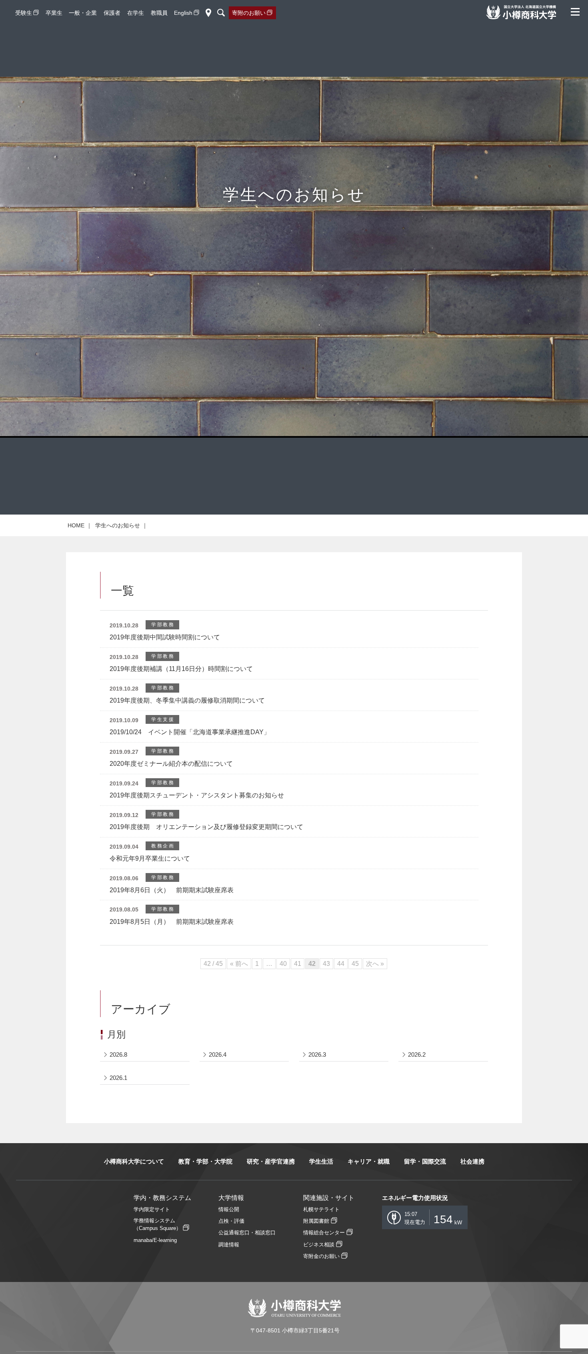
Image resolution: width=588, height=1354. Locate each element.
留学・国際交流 (425, 1161)
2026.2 (417, 1054)
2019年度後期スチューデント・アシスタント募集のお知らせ (197, 795)
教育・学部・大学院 (205, 1161)
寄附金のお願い (321, 1256)
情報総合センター (324, 1233)
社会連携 (472, 1161)
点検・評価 (231, 1221)
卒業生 (54, 13)
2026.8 (118, 1054)
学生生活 (321, 1161)
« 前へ (239, 963)
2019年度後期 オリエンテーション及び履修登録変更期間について (206, 826)
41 (297, 963)
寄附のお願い (249, 13)
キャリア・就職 (369, 1161)
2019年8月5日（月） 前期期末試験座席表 (172, 921)
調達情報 (228, 1245)
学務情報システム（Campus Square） (157, 1224)
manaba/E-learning (155, 1240)
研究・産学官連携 (271, 1161)
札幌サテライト (321, 1209)
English (183, 13)
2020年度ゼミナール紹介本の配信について (171, 763)
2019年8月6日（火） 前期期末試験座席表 (172, 890)
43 (326, 963)
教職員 (159, 13)
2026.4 (217, 1054)
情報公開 (228, 1209)
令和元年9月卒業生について (150, 858)
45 (355, 963)
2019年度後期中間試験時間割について (165, 637)
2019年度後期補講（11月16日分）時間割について (181, 668)
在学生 (135, 13)
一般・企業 (83, 13)
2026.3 (317, 1054)
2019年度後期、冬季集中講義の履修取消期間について (187, 700)
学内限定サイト (152, 1209)
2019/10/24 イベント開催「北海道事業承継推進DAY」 (190, 732)
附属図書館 (316, 1221)
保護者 (112, 13)
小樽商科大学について (134, 1161)
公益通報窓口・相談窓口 (247, 1233)
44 (340, 963)
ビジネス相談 (318, 1245)
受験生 (23, 13)
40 (283, 963)
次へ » (375, 963)
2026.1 (118, 1077)
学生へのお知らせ (117, 525)
